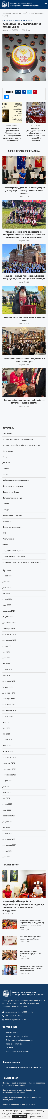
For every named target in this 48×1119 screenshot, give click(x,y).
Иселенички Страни (11, 492)
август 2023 (7, 781)
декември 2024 (9, 693)
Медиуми (6, 521)
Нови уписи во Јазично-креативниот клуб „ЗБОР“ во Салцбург (30, 954)
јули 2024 (6, 722)
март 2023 (6, 810)
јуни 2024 (6, 728)
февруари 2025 (8, 681)
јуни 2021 (6, 857)
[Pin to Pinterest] (35, 92)
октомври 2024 (9, 705)
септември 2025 (9, 640)
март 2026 (6, 605)
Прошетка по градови (12, 527)
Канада (5, 504)
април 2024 (7, 740)
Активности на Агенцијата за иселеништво (21, 445)
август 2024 (7, 716)
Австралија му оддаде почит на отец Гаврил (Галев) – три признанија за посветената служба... (24, 191)
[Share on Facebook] (24, 92)
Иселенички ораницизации (18, 1051)
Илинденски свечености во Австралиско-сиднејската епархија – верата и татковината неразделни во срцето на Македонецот (24, 235)
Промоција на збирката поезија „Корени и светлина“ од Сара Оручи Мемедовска (31, 968)
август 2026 (7, 576)
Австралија (7, 433)
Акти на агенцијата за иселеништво (18, 439)
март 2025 (6, 675)
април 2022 (7, 833)
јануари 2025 (7, 687)
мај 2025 (6, 664)
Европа (5, 469)
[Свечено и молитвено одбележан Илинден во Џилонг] (24, 300)
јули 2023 (6, 786)
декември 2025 (9, 623)
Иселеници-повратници (12, 486)
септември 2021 (9, 845)
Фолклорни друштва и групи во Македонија (21, 562)
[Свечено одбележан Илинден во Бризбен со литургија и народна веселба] (24, 382)
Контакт (9, 1048)
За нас (5, 474)
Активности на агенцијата (17, 1036)
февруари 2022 (8, 839)
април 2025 (7, 669)
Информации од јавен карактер (16, 480)
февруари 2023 (8, 816)
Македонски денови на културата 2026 (18, 1104)
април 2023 (7, 804)
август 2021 (7, 851)
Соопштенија (8, 539)
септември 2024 (9, 710)
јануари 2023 (7, 822)
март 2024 (6, 745)
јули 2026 (6, 582)
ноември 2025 (8, 628)
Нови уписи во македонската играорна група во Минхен (30, 938)
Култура (5, 510)
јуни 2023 (6, 792)
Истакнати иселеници (12, 498)
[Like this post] (19, 92)
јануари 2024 (7, 751)
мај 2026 (6, 593)
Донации (6, 463)
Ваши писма (7, 451)
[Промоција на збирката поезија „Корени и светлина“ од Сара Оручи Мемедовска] (9, 970)
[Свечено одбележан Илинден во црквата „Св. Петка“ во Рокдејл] (24, 341)
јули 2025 (6, 652)
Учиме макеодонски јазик (13, 556)
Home (4, 13)
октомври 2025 (9, 634)
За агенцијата (11, 1032)
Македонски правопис (12, 515)
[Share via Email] (6, 97)
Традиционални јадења (12, 551)
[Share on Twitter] (29, 92)
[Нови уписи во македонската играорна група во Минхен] (9, 940)
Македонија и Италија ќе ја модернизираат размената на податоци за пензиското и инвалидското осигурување (23, 906)
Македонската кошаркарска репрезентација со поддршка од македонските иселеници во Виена (32, 924)
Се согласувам (20, 1117)
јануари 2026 (7, 617)
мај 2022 (6, 827)
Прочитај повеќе (35, 1116)
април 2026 (7, 599)
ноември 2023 (8, 763)
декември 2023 (9, 757)
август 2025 (7, 646)
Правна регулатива (14, 1044)
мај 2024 (6, 734)
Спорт (5, 545)
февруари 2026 (8, 611)
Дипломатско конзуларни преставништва (24, 1067)
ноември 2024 (8, 699)
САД (4, 533)
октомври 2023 (9, 769)
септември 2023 (9, 775)
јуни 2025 (6, 658)
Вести (5, 457)
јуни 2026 (6, 587)
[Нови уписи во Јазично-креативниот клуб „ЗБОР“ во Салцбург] (9, 955)
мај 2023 (6, 798)
